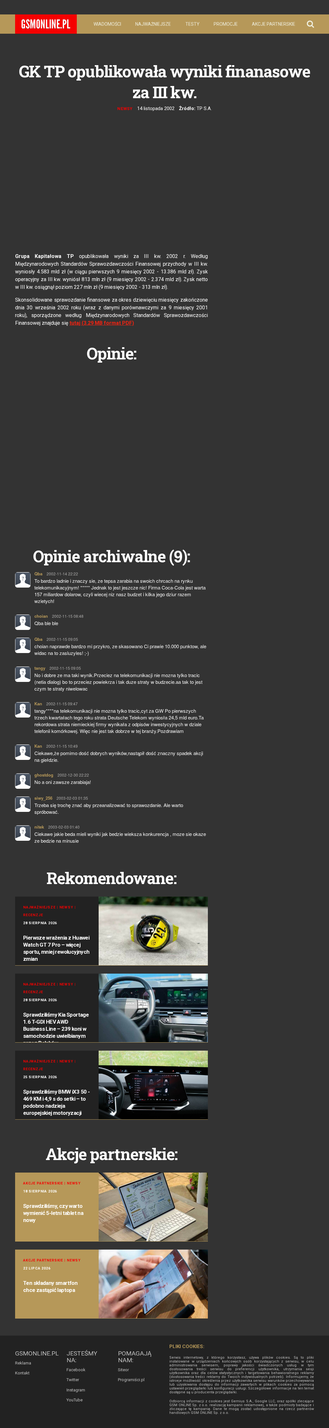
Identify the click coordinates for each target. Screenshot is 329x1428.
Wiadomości (107, 24)
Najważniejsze (153, 24)
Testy (192, 24)
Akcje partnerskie (273, 24)
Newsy (125, 108)
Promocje (226, 24)
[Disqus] (111, 447)
